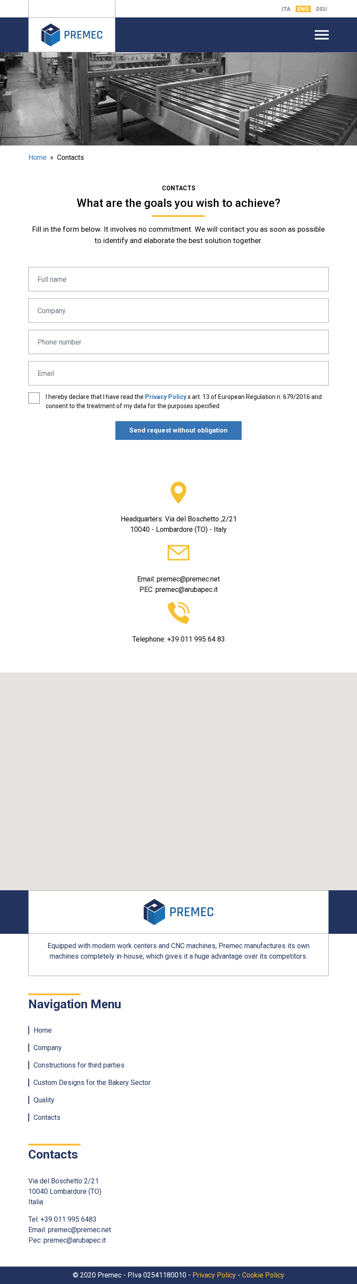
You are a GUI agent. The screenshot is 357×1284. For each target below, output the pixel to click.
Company (48, 1048)
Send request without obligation (178, 430)
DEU (321, 9)
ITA (286, 9)
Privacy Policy (165, 396)
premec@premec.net (188, 579)
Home (37, 157)
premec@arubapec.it (186, 589)
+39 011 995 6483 (68, 1219)
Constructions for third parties (79, 1065)
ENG (303, 9)
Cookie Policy (263, 1275)
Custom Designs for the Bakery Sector (92, 1082)
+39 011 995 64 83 (196, 639)
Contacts (47, 1117)
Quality (44, 1100)
